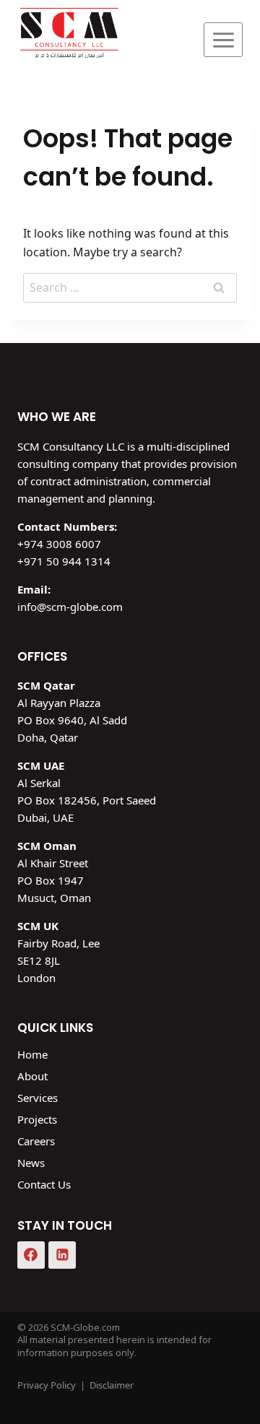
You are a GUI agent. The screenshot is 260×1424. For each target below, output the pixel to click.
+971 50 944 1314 (63, 561)
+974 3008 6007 (59, 544)
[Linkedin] (62, 1255)
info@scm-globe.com (70, 606)
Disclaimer (112, 1385)
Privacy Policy (46, 1385)
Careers (36, 1141)
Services (37, 1097)
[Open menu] (223, 39)
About (32, 1076)
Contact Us (44, 1184)
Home (32, 1054)
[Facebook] (31, 1255)
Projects (37, 1119)
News (31, 1162)
